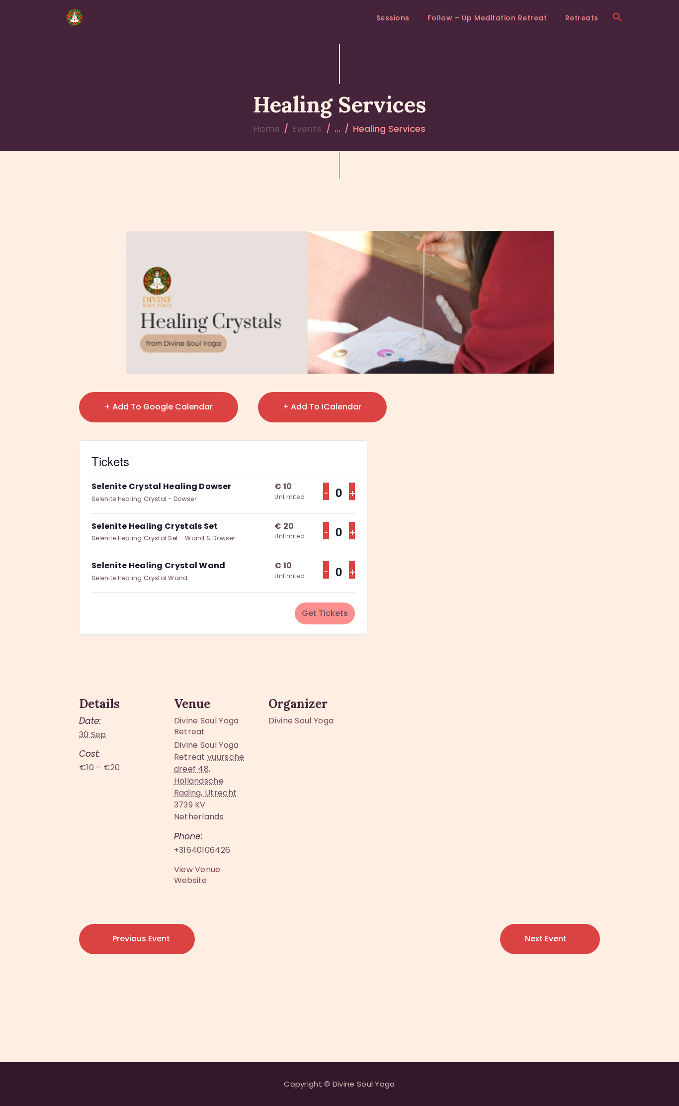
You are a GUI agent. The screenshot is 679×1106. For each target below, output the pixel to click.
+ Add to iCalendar (322, 406)
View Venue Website (197, 875)
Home (267, 128)
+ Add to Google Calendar (158, 406)
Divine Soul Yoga (301, 720)
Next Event (546, 938)
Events (307, 128)
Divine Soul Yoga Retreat (206, 726)
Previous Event (141, 938)
